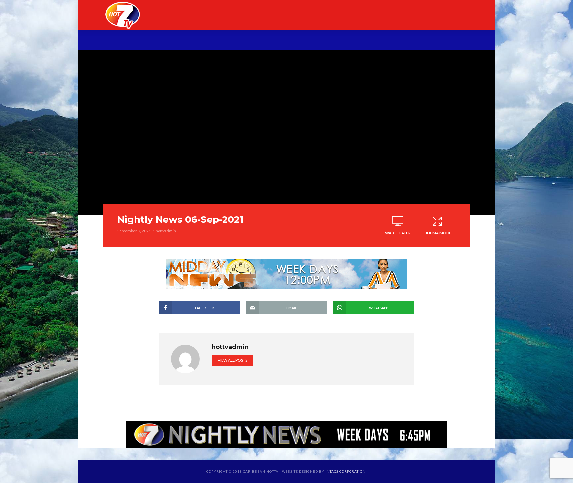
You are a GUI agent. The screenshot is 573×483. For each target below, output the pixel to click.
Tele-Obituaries (277, 40)
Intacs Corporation (345, 471)
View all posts (232, 360)
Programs (226, 40)
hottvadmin (166, 230)
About (162, 40)
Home (133, 40)
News (191, 40)
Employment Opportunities (357, 40)
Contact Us (429, 40)
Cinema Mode (437, 232)
